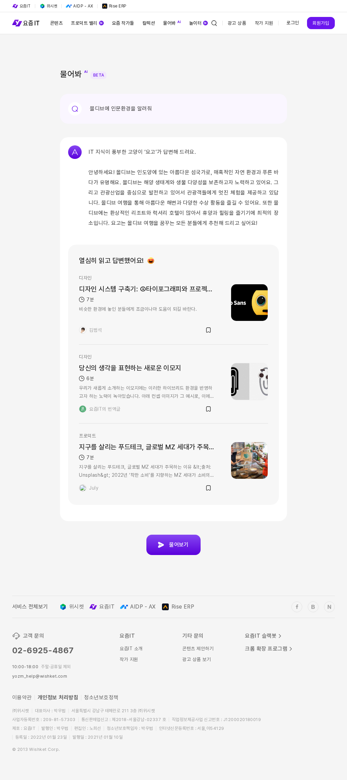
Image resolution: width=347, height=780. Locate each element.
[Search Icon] (214, 23)
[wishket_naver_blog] (329, 606)
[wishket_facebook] (296, 606)
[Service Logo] (25, 23)
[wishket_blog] (313, 606)
